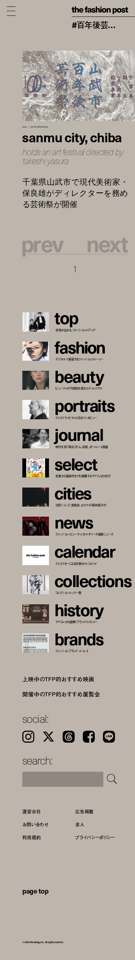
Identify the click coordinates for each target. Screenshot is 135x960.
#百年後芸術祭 (95, 25)
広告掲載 (84, 811)
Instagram (28, 737)
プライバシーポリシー (95, 837)
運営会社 (31, 811)
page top (35, 891)
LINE (109, 737)
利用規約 (31, 837)
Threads (69, 737)
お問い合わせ (35, 824)
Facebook (89, 737)
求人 (80, 824)
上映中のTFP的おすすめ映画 (58, 679)
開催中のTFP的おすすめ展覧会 (61, 694)
